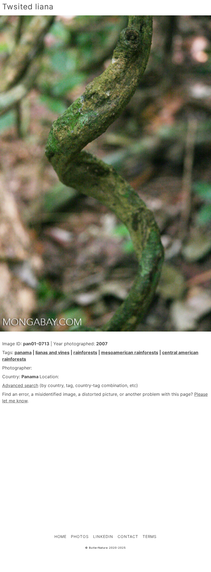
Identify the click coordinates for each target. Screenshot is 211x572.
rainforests (85, 352)
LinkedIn (103, 536)
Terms (150, 536)
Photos (80, 536)
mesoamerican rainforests (129, 352)
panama (23, 352)
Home (60, 536)
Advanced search (20, 385)
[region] (105, 457)
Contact (128, 536)
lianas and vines (52, 352)
